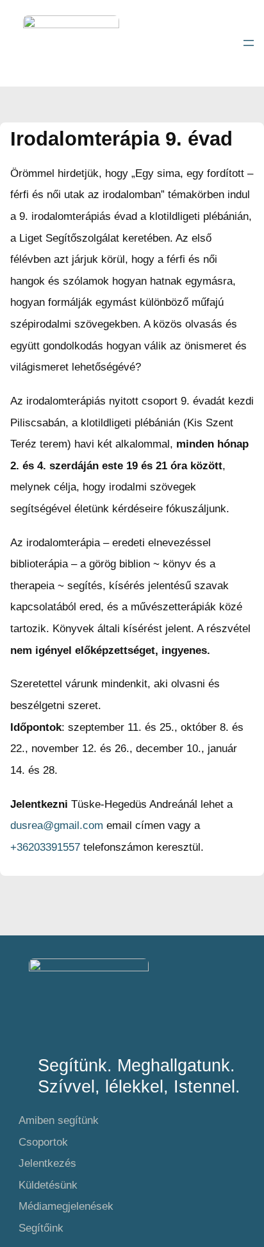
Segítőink (41, 1228)
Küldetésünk (48, 1185)
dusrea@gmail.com (56, 825)
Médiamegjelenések (66, 1206)
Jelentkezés (47, 1163)
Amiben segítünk (59, 1120)
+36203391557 (45, 847)
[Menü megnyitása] (248, 43)
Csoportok (43, 1142)
